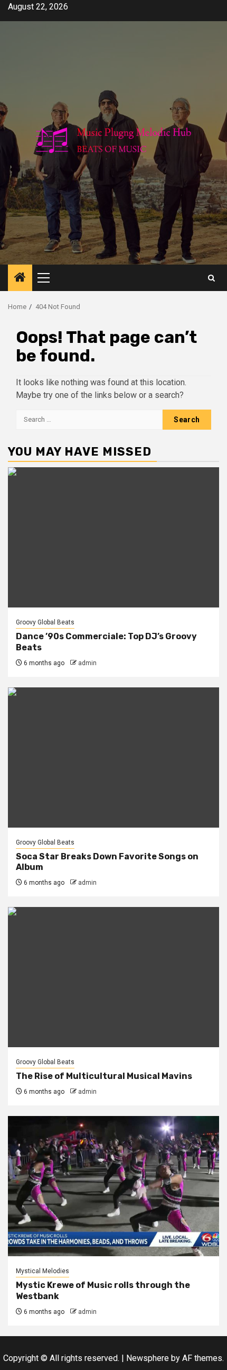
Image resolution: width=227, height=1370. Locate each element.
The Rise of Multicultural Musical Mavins (104, 1076)
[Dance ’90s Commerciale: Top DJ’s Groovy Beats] (113, 537)
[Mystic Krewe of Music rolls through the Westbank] (113, 1186)
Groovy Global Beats (45, 622)
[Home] (20, 278)
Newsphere (147, 1358)
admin (87, 663)
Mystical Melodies (42, 1271)
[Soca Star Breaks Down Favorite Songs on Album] (113, 757)
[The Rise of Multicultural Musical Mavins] (113, 977)
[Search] (211, 278)
